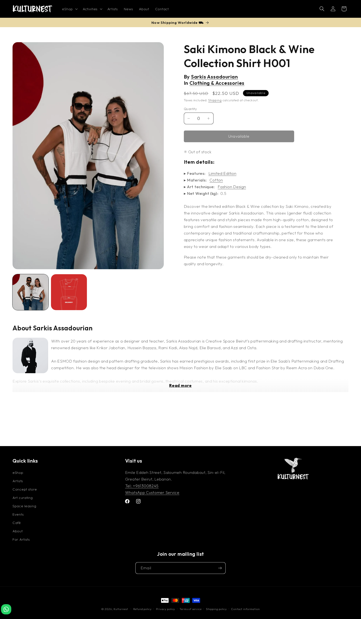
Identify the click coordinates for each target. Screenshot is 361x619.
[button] (69, 9)
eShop (18, 472)
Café (17, 522)
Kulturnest (121, 609)
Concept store (25, 489)
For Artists (21, 539)
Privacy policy (165, 609)
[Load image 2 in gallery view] (69, 292)
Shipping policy (216, 609)
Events (18, 514)
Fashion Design (232, 186)
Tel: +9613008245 (142, 485)
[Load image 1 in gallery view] (30, 292)
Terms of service (190, 609)
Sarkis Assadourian (214, 77)
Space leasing (24, 506)
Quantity (190, 109)
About (18, 531)
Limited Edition (222, 173)
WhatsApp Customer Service (152, 492)
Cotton (216, 180)
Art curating (23, 497)
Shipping (215, 100)
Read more (180, 385)
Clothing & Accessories (216, 83)
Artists (18, 480)
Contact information (245, 609)
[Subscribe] (219, 568)
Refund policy (142, 609)
